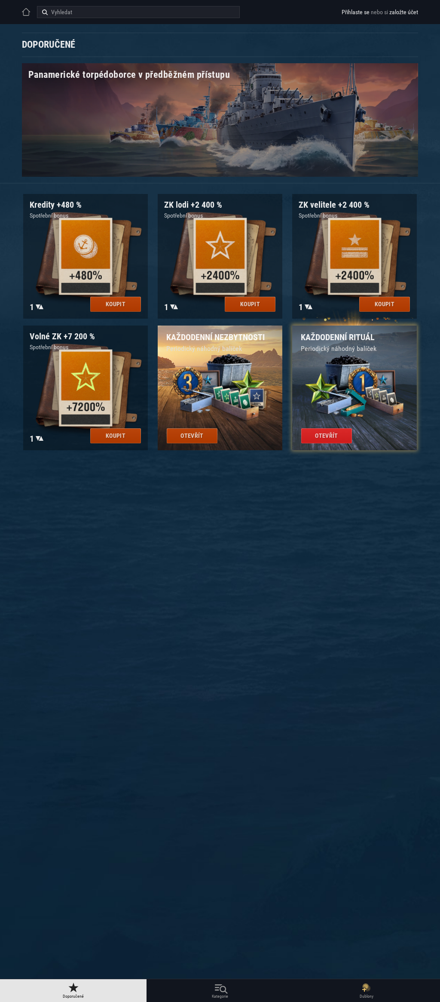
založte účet (403, 12)
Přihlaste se (356, 12)
